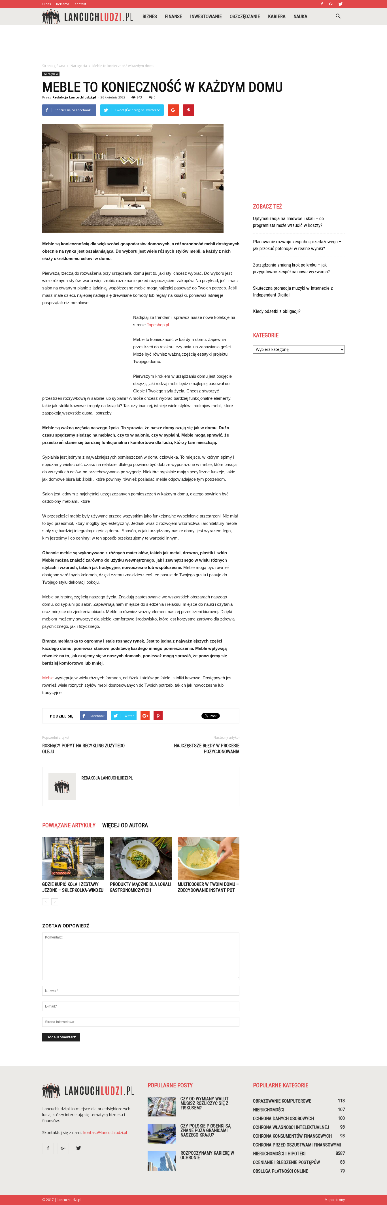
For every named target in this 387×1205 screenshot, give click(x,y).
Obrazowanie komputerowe (282, 1101)
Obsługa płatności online (280, 1171)
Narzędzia (51, 74)
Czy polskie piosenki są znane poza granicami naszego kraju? (205, 1130)
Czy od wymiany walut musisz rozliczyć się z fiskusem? (204, 1103)
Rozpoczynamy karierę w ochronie (207, 1155)
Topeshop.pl (158, 324)
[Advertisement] (193, 44)
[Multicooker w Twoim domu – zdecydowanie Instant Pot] (208, 858)
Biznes (150, 16)
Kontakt (80, 4)
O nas (46, 4)
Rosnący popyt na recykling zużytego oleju (83, 748)
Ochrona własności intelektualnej (291, 1127)
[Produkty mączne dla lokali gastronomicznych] (141, 858)
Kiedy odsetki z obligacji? (277, 311)
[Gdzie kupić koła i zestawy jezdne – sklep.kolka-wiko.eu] (73, 858)
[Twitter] (340, 4)
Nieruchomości (268, 1109)
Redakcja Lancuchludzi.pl (74, 97)
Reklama (62, 4)
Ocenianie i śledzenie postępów (286, 1162)
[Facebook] (322, 4)
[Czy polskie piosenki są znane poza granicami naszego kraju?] (162, 1134)
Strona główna (53, 65)
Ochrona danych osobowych (283, 1118)
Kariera (277, 16)
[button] (338, 16)
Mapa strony (335, 1199)
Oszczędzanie (245, 16)
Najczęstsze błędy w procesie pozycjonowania (206, 748)
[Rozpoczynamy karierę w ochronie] (162, 1161)
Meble (48, 677)
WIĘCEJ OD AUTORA (125, 825)
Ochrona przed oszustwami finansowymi (297, 1145)
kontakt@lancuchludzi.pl (105, 1132)
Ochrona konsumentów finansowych (292, 1136)
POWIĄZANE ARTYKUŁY (68, 825)
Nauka (300, 16)
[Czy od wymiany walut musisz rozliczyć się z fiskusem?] (162, 1106)
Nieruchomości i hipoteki (279, 1153)
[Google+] (331, 4)
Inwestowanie (206, 16)
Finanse (173, 16)
